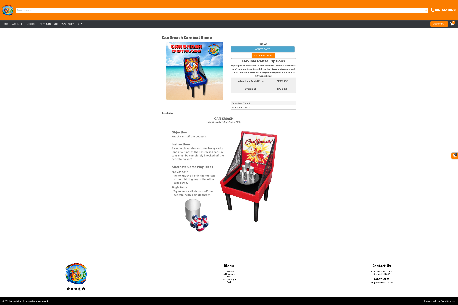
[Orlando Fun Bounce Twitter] (72, 289)
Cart (80, 24)
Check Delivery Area (263, 55)
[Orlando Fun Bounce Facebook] (68, 289)
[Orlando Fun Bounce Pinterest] (83, 289)
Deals (56, 24)
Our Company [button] (67, 24)
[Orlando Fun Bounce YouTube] (75, 289)
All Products (45, 24)
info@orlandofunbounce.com (382, 283)
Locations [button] (31, 24)
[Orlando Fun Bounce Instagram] (79, 289)
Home (7, 24)
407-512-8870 (381, 279)
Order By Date (439, 24)
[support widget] (451, 299)
